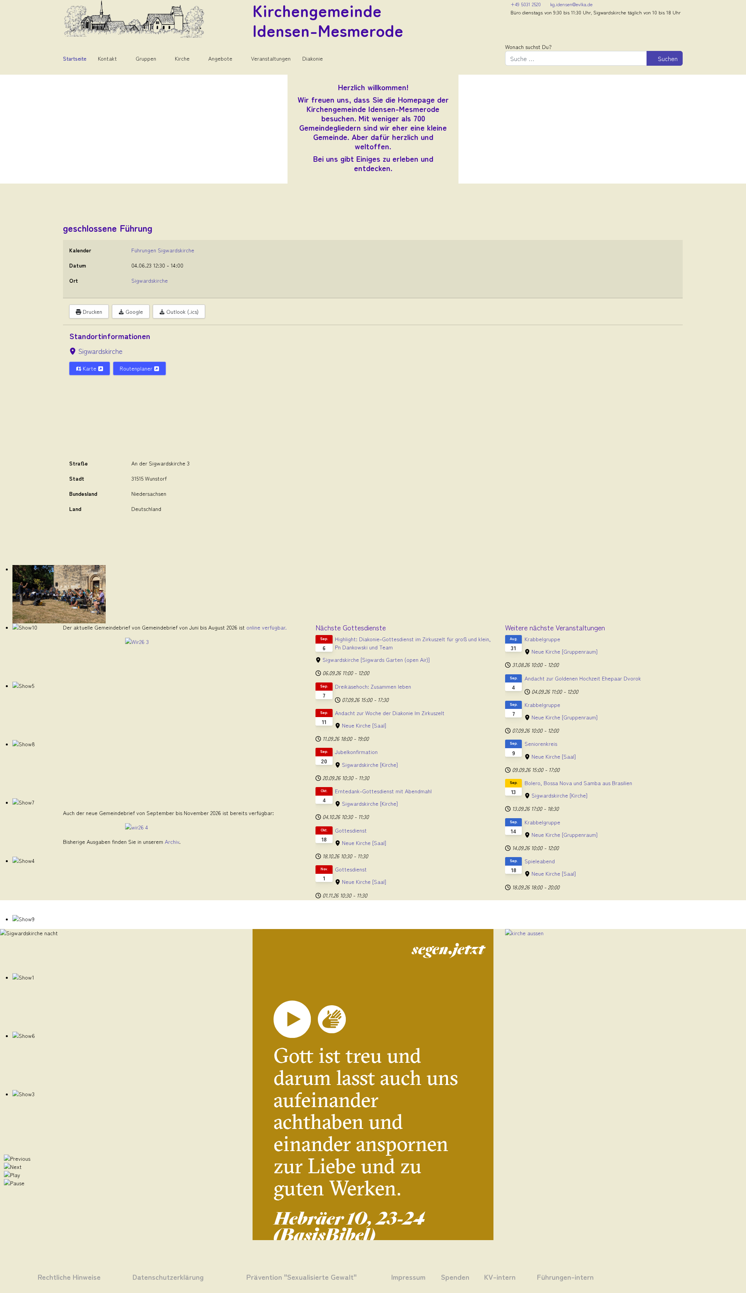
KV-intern (500, 1276)
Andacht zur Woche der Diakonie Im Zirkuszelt (389, 713)
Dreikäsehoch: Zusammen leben (373, 686)
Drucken (91, 311)
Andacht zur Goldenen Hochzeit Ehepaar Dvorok (583, 678)
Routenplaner (137, 368)
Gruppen (146, 58)
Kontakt (107, 58)
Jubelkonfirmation (356, 752)
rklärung (188, 1276)
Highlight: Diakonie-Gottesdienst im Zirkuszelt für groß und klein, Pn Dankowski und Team (413, 643)
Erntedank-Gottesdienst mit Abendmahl (383, 791)
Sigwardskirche (100, 351)
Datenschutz (152, 1276)
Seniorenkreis (541, 743)
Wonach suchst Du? (528, 47)
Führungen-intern (565, 1276)
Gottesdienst (351, 830)
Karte (89, 368)
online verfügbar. (266, 627)
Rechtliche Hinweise (69, 1276)
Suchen (667, 58)
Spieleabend (540, 861)
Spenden (455, 1276)
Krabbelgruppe (542, 639)
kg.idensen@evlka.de (571, 4)
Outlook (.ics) (182, 311)
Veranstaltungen (271, 58)
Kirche (182, 58)
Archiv (172, 841)
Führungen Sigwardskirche (162, 250)
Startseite (74, 58)
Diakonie (312, 58)
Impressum (408, 1276)
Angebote (220, 58)
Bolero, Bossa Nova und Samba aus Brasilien (578, 783)
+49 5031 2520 (526, 4)
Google (133, 311)
